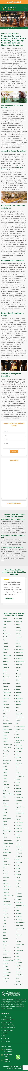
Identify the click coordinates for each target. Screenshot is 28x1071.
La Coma (5, 954)
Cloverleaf (6, 720)
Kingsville (6, 944)
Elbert (4, 815)
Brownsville (6, 677)
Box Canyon (6, 674)
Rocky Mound (19, 822)
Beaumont (6, 661)
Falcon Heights (7, 831)
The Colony (19, 919)
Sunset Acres (19, 902)
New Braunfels (20, 717)
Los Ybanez (19, 664)
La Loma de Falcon (8, 960)
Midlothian (18, 692)
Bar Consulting (7, 1017)
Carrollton (6, 698)
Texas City (18, 916)
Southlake (18, 880)
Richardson (19, 810)
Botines (5, 670)
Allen (4, 627)
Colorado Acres (7, 729)
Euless (5, 824)
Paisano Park (19, 748)
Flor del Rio (6, 846)
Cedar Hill (6, 704)
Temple (18, 910)
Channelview (6, 710)
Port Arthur (18, 773)
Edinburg (5, 797)
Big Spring (6, 667)
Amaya (8, 28)
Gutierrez (5, 898)
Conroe (5, 735)
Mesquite (18, 686)
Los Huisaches (20, 649)
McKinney (18, 680)
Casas (5, 701)
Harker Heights (7, 904)
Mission (18, 695)
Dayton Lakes (7, 760)
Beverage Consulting (8, 1019)
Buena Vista (6, 683)
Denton (5, 772)
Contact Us (6, 1038)
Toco (17, 932)
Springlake (19, 893)
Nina (17, 723)
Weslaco (18, 965)
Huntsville (6, 917)
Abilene (5, 618)
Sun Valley (19, 899)
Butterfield (6, 689)
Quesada (18, 788)
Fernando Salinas (8, 843)
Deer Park (6, 763)
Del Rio (5, 766)
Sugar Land (19, 896)
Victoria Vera (19, 950)
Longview (18, 643)
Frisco (5, 867)
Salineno (18, 843)
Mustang (18, 710)
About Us (5, 1033)
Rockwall (18, 819)
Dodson (5, 778)
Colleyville (6, 726)
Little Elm (18, 634)
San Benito (19, 856)
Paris (17, 754)
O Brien (18, 734)
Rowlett (18, 834)
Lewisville (18, 627)
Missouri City (19, 701)
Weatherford (19, 962)
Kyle (4, 948)
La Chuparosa (7, 951)
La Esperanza (7, 957)
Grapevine (6, 889)
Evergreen (6, 827)
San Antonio (19, 853)
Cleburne (5, 717)
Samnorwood (19, 847)
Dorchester (6, 784)
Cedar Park (6, 707)
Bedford (5, 664)
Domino (5, 781)
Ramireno (18, 794)
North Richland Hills (20, 730)
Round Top (19, 831)
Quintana (18, 791)
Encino (5, 821)
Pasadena (18, 757)
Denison (5, 769)
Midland (18, 689)
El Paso (5, 812)
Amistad (5, 643)
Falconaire (6, 834)
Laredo (5, 981)
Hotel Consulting (7, 1022)
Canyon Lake (6, 695)
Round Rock (19, 828)
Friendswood (6, 864)
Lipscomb (18, 630)
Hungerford (6, 914)
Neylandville (19, 720)
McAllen (18, 677)
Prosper (18, 779)
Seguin (18, 871)
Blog (4, 1035)
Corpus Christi (7, 747)
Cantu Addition (7, 692)
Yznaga (18, 981)
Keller (4, 935)
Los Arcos (18, 646)
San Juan (18, 859)
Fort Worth (6, 858)
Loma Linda (19, 637)
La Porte (5, 966)
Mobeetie (18, 704)
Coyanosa (6, 754)
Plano (17, 770)
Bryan (4, 680)
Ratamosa (18, 803)
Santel (17, 865)
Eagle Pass (6, 791)
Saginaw (18, 840)
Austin (5, 652)
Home (3, 28)
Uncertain (18, 941)
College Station (7, 723)
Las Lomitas (19, 618)
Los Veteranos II (20, 661)
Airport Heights (7, 621)
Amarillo (5, 637)
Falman (5, 837)
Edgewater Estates (8, 794)
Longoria (18, 640)
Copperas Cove (7, 744)
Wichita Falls (19, 975)
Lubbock (18, 667)
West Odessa (19, 968)
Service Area (6, 1041)
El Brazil (5, 803)
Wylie (17, 978)
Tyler (17, 938)
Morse (17, 707)
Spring (17, 890)
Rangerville (19, 800)
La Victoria (6, 969)
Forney (5, 855)
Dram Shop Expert (8, 1030)
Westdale (18, 972)
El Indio (5, 809)
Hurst (4, 920)
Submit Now (14, 451)
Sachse (18, 837)
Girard (5, 880)
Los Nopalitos (19, 655)
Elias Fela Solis (7, 818)
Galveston (6, 871)
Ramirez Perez (20, 797)
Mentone (18, 683)
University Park (20, 944)
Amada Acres (6, 634)
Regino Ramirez (20, 807)
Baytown (5, 658)
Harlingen (6, 908)
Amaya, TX (7, 1061)
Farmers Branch (7, 840)
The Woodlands (20, 922)
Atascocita (6, 649)
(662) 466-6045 (8, 1051)
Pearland (18, 760)
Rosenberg (19, 825)
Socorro (18, 877)
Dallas (5, 757)
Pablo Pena (19, 745)
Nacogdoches (19, 714)
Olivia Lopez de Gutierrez (20, 741)
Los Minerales (19, 652)
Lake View (6, 975)
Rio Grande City (20, 813)
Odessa (18, 737)
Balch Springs (7, 655)
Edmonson (6, 800)
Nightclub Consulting (8, 1025)
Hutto (4, 923)
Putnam (18, 782)
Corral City (6, 751)
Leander (18, 624)
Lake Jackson (7, 972)
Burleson (5, 686)
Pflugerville (19, 763)
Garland (5, 874)
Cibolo (5, 714)
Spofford (18, 887)
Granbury (5, 883)
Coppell (5, 741)
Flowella (5, 849)
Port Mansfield (20, 776)
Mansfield (18, 674)
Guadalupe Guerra (8, 895)
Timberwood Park (20, 928)
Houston (5, 911)
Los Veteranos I (20, 658)
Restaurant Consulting (9, 1027)
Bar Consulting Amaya (17, 28)
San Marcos (19, 862)
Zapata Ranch (19, 984)
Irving (4, 932)
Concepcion (6, 732)
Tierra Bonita (19, 925)
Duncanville (6, 787)
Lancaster (6, 978)
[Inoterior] (9, 7)
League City (19, 621)
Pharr (17, 767)
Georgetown (6, 877)
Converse (5, 738)
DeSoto (5, 775)
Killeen (5, 941)
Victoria (18, 947)
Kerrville (5, 938)
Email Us (6, 1056)
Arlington (5, 646)
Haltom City (6, 901)
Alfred (4, 624)
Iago (4, 926)
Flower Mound (7, 852)
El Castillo (6, 806)
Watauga (18, 956)
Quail (17, 785)
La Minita (5, 963)
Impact (5, 929)
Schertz (18, 868)
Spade (17, 884)
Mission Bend (19, 698)
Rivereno (18, 816)
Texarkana (18, 913)
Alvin (4, 630)
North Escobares (20, 726)
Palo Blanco (19, 751)
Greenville (6, 892)
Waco (17, 953)
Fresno (5, 861)
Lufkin (17, 670)
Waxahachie (19, 959)
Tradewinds (19, 935)
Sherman (18, 874)
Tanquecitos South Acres (21, 906)
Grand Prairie (6, 886)
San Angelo (19, 850)
